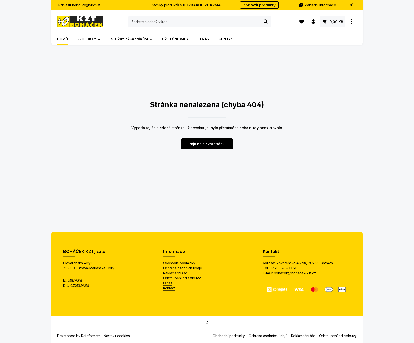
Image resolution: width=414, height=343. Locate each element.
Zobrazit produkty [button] (259, 5)
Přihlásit (64, 5)
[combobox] (194, 21)
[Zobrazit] (351, 21)
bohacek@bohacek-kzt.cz (295, 273)
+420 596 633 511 (283, 268)
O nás (167, 283)
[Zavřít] (351, 5)
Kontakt (169, 288)
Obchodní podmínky (179, 263)
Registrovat (90, 5)
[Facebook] (207, 324)
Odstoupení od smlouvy (182, 278)
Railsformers (91, 336)
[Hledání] (266, 21)
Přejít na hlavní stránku (207, 144)
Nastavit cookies (117, 336)
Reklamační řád (175, 273)
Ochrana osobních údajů (182, 268)
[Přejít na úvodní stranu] (80, 21)
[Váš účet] (313, 21)
